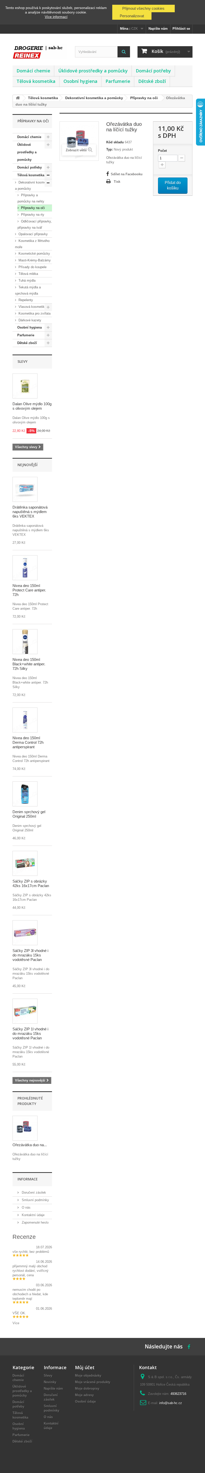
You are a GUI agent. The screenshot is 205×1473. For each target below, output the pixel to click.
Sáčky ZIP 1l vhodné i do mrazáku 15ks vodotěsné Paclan (30, 1033)
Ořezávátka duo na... (29, 1145)
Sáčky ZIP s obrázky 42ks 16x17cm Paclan (30, 883)
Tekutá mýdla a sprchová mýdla (28, 290)
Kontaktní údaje (32, 1215)
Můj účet (84, 1367)
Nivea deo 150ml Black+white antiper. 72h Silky (28, 664)
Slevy (23, 361)
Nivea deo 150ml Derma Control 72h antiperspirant (28, 742)
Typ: (109, 149)
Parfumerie (118, 81)
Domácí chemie (33, 71)
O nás (25, 1207)
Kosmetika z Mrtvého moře (32, 244)
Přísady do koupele (32, 267)
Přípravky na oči (32, 208)
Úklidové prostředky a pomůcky (93, 71)
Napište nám (158, 28)
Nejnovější (28, 464)
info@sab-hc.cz (170, 1403)
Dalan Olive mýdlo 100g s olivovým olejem (32, 406)
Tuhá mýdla (27, 280)
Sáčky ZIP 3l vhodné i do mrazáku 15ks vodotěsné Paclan (30, 955)
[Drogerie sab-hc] (40, 51)
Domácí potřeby (153, 71)
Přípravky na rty (32, 214)
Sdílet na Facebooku (126, 174)
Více (15, 1323)
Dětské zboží (152, 81)
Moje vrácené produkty (92, 1382)
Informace (28, 1179)
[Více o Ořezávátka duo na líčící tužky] (25, 1128)
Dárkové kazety (29, 320)
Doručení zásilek (33, 1192)
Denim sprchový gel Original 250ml (28, 814)
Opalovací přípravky (33, 234)
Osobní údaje (85, 1401)
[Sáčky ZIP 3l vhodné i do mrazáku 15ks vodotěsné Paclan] (25, 932)
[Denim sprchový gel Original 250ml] (25, 793)
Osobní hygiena (81, 81)
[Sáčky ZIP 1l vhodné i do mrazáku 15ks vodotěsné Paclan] (25, 1011)
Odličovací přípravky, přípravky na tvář (35, 224)
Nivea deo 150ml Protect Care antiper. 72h (29, 590)
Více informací (56, 17)
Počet (162, 151)
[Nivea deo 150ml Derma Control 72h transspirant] (25, 720)
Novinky (50, 1382)
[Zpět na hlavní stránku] (17, 98)
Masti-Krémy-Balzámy (34, 260)
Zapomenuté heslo (34, 1222)
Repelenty (25, 300)
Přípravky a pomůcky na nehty (31, 198)
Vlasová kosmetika (32, 307)
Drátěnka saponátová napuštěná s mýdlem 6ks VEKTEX (30, 511)
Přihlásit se (181, 28)
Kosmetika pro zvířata (34, 313)
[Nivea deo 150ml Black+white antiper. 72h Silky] (25, 641)
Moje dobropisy (87, 1388)
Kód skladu (115, 142)
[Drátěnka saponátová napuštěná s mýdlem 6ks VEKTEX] (25, 489)
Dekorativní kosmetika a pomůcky (33, 185)
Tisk (117, 182)
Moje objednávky (88, 1375)
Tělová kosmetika (36, 81)
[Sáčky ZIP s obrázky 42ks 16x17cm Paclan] (25, 863)
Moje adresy (84, 1395)
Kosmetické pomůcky (34, 253)
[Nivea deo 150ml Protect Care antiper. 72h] (25, 567)
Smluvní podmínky (35, 1200)
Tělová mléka (28, 274)
